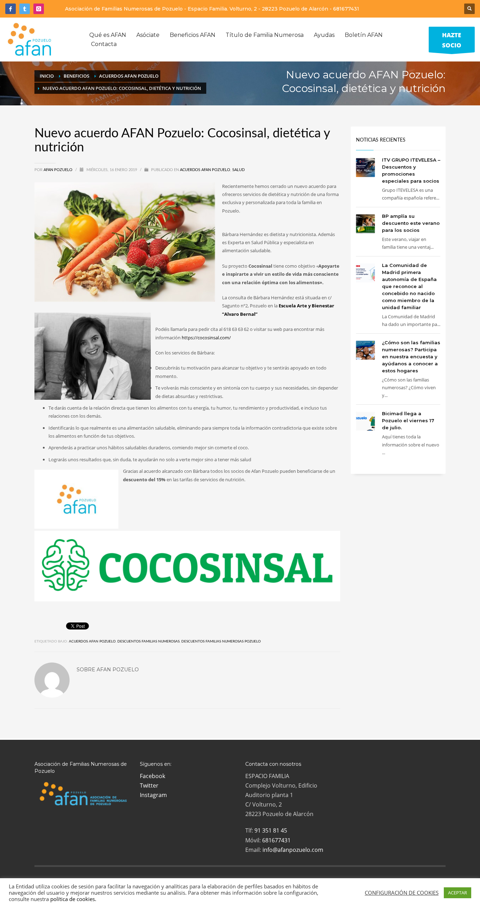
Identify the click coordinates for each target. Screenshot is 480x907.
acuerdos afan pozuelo (92, 641)
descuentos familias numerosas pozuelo (221, 641)
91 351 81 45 (270, 830)
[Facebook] (10, 9)
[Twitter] (24, 9)
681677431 (346, 9)
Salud (238, 170)
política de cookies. (73, 898)
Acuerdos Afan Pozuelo (205, 170)
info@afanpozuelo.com (292, 850)
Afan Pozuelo (58, 170)
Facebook (152, 776)
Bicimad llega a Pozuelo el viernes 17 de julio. (408, 420)
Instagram (153, 795)
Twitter (149, 785)
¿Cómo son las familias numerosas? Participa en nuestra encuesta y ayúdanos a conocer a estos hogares (411, 356)
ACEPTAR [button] (457, 892)
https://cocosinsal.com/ (206, 337)
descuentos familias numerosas (148, 641)
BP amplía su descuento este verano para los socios (411, 223)
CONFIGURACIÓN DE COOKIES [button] (402, 892)
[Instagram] (38, 9)
